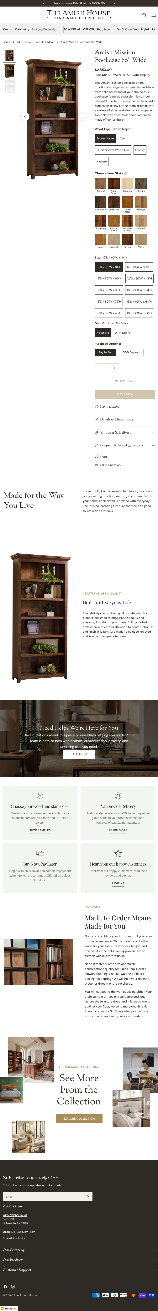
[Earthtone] (114, 202)
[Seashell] (114, 239)
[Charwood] (100, 202)
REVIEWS (118, 883)
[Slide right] (82, 116)
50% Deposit (131, 352)
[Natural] (141, 221)
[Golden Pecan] (127, 202)
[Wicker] (141, 239)
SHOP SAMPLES (40, 830)
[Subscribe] (88, 1197)
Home (6, 42)
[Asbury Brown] (114, 183)
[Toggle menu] (4, 15)
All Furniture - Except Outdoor (35, 42)
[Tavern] (127, 239)
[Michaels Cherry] (127, 221)
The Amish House (26, 1295)
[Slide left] (24, 116)
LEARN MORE (118, 830)
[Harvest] (141, 202)
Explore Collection (44, 29)
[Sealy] (100, 239)
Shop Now (103, 29)
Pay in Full (105, 352)
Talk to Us (79, 754)
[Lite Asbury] (100, 221)
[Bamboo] (127, 183)
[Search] (144, 15)
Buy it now (125, 394)
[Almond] (100, 183)
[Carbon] (141, 183)
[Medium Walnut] (114, 221)
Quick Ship (127, 969)
